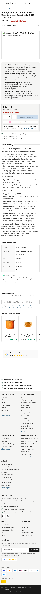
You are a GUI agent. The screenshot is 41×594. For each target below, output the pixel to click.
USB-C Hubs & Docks (27, 449)
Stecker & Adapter (27, 394)
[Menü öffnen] (3, 3)
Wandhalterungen (7, 464)
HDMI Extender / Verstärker (30, 438)
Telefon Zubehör (6, 477)
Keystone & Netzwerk (8, 435)
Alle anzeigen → (6, 416)
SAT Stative (4, 472)
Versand (14, 109)
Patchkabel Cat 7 (28, 306)
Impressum (25, 525)
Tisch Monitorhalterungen (9, 467)
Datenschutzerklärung (12, 555)
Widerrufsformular (27, 535)
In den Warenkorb (27, 117)
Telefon (3, 408)
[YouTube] (7, 516)
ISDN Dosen (25, 416)
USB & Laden (5, 405)
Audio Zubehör (6, 482)
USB (22, 410)
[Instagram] (3, 516)
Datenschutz (26, 527)
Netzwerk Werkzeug (7, 444)
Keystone (4, 441)
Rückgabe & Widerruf (8, 530)
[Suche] (25, 3)
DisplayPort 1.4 (17, 308)
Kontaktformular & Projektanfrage (15, 509)
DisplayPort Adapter (27, 400)
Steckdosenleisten (7, 474)
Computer (4, 410)
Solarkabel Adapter (27, 423)
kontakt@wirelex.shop (11, 506)
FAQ (2, 533)
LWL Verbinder (26, 426)
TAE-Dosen (24, 418)
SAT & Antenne (6, 413)
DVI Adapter (25, 405)
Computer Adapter (27, 413)
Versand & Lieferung (7, 527)
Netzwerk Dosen (6, 446)
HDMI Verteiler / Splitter (28, 444)
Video (3, 400)
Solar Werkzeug (6, 485)
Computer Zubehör (7, 480)
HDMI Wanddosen (27, 446)
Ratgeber (4, 535)
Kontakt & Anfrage (7, 525)
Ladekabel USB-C (29, 308)
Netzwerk (4, 397)
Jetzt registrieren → (30, 128)
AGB (23, 530)
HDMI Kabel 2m (16, 306)
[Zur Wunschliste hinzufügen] (38, 26)
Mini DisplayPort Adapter (29, 402)
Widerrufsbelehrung (28, 533)
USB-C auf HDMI (6, 308)
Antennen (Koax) (26, 421)
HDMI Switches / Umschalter (30, 441)
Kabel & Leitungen (12, 9)
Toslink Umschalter (27, 454)
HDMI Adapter (25, 408)
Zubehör (4, 461)
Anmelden (34, 550)
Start (3, 9)
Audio (3, 402)
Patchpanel (5, 438)
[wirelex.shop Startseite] (12, 3)
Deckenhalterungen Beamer (10, 469)
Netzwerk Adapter (27, 429)
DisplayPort (25, 452)
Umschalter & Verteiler (29, 435)
